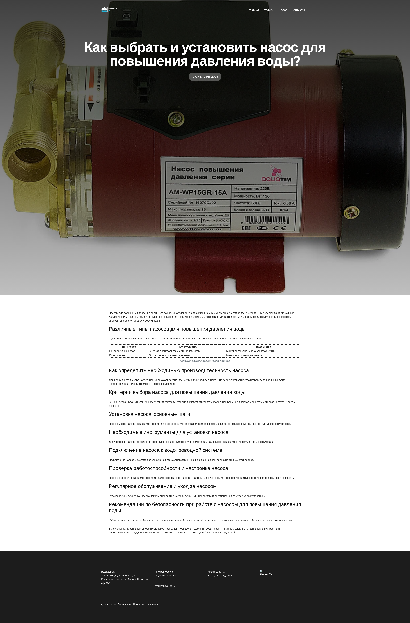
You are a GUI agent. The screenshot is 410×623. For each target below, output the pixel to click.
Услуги (268, 10)
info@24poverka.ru (164, 585)
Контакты (298, 10)
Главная (254, 10)
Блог (284, 10)
